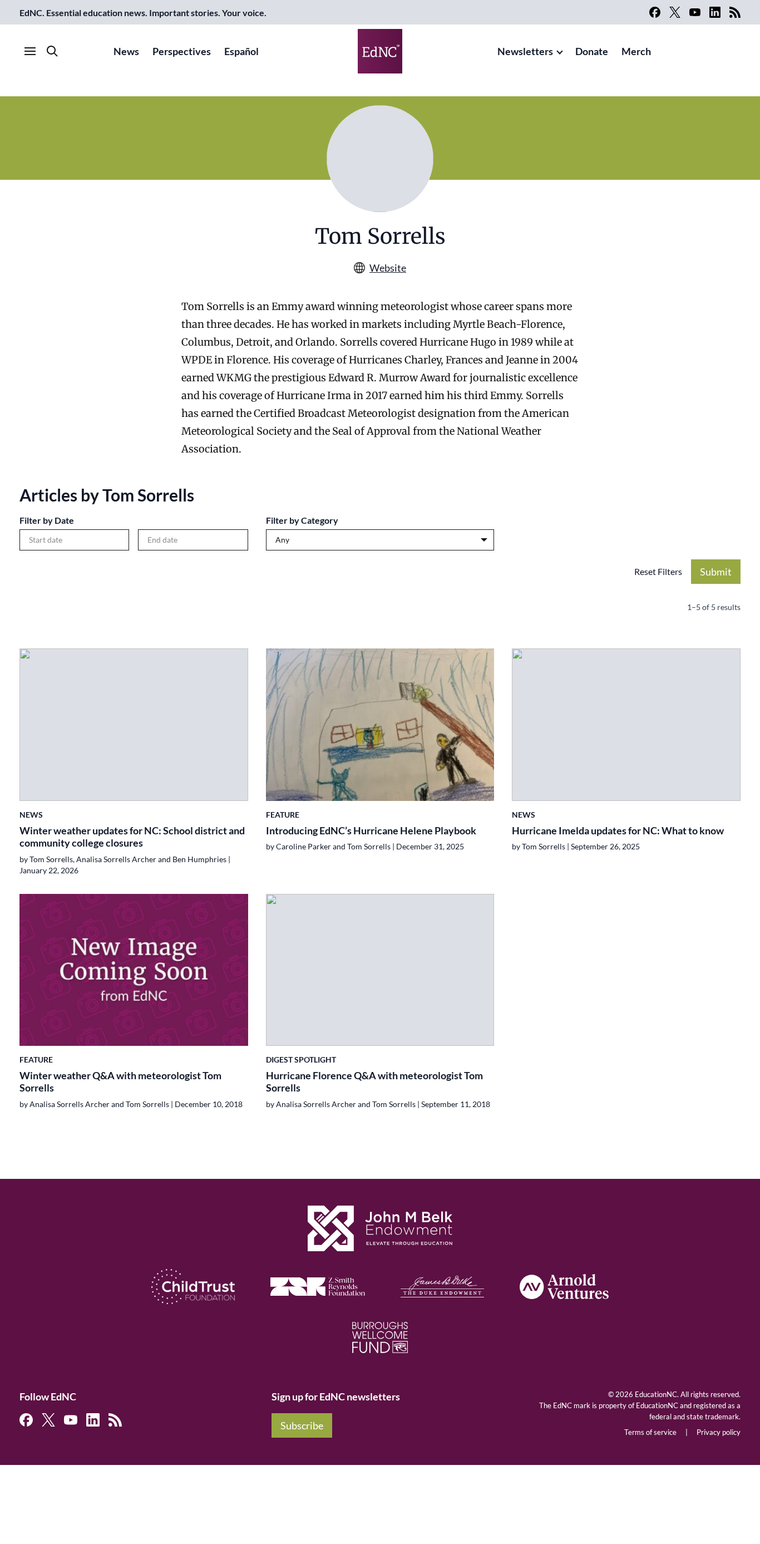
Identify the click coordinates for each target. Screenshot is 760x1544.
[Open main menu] (30, 51)
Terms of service (650, 1432)
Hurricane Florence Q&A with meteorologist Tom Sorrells (374, 1081)
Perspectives (181, 51)
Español (241, 51)
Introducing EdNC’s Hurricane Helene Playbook (371, 830)
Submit (716, 572)
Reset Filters (658, 571)
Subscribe (301, 1425)
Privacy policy (719, 1432)
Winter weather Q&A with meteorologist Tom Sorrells (120, 1081)
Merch (636, 51)
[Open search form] (52, 51)
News (126, 51)
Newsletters (525, 51)
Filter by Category (302, 520)
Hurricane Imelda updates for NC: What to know (618, 830)
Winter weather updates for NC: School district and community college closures (132, 836)
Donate (591, 51)
